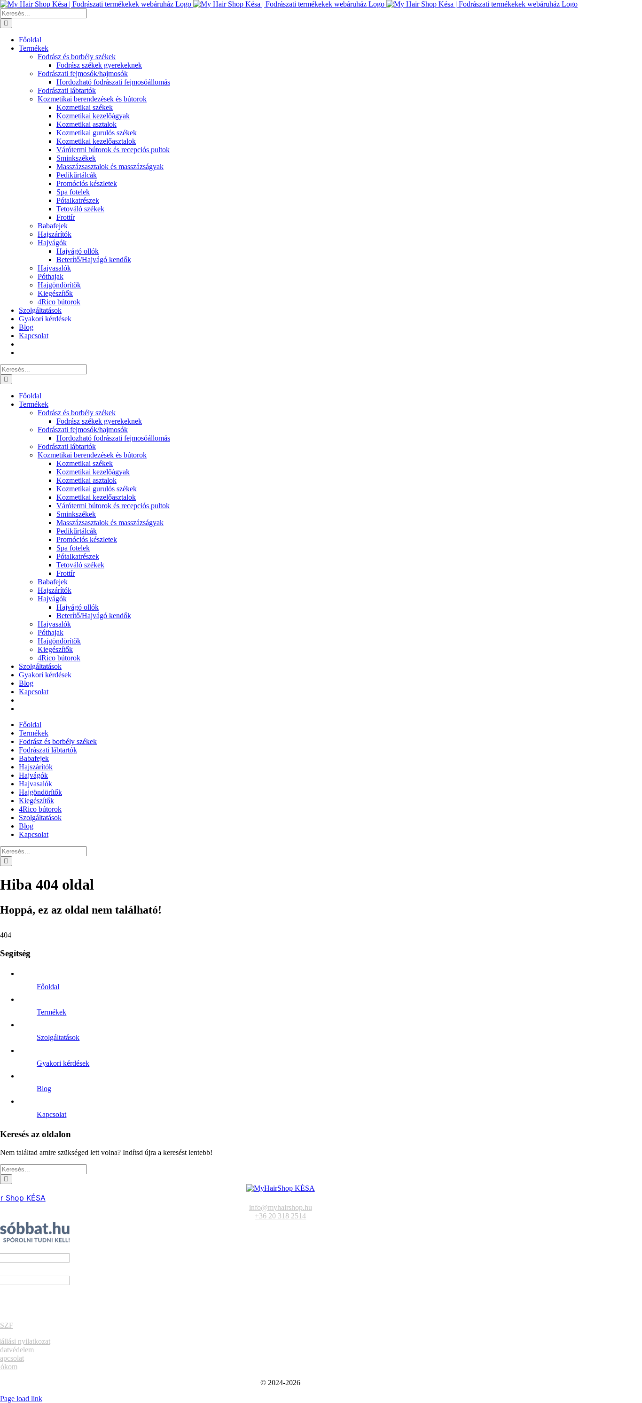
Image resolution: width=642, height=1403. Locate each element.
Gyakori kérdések (63, 1063)
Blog (44, 1089)
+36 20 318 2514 (280, 1216)
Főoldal (48, 987)
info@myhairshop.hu (280, 1207)
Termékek (51, 1012)
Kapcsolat (51, 1114)
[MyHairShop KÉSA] (280, 1188)
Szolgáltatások (58, 1037)
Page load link (21, 1399)
